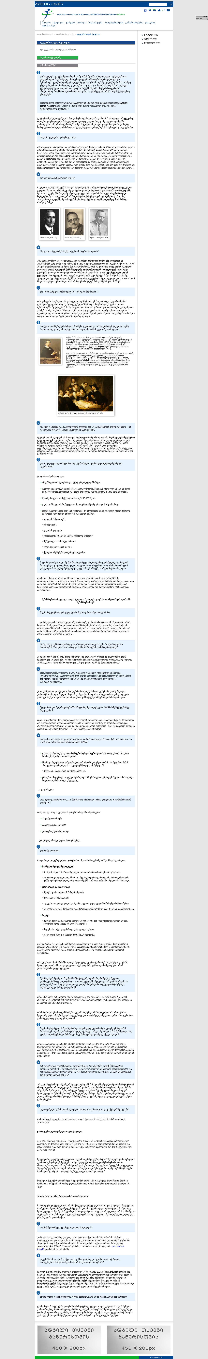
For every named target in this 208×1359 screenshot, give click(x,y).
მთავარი (46, 23)
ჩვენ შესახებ (48, 26)
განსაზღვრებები (133, 23)
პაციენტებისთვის (114, 23)
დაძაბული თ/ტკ (151, 35)
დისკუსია (150, 23)
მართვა (81, 23)
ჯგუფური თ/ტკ (150, 39)
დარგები (70, 23)
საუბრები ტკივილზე (65, 34)
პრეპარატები (95, 23)
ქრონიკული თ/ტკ (152, 43)
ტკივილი (58, 23)
